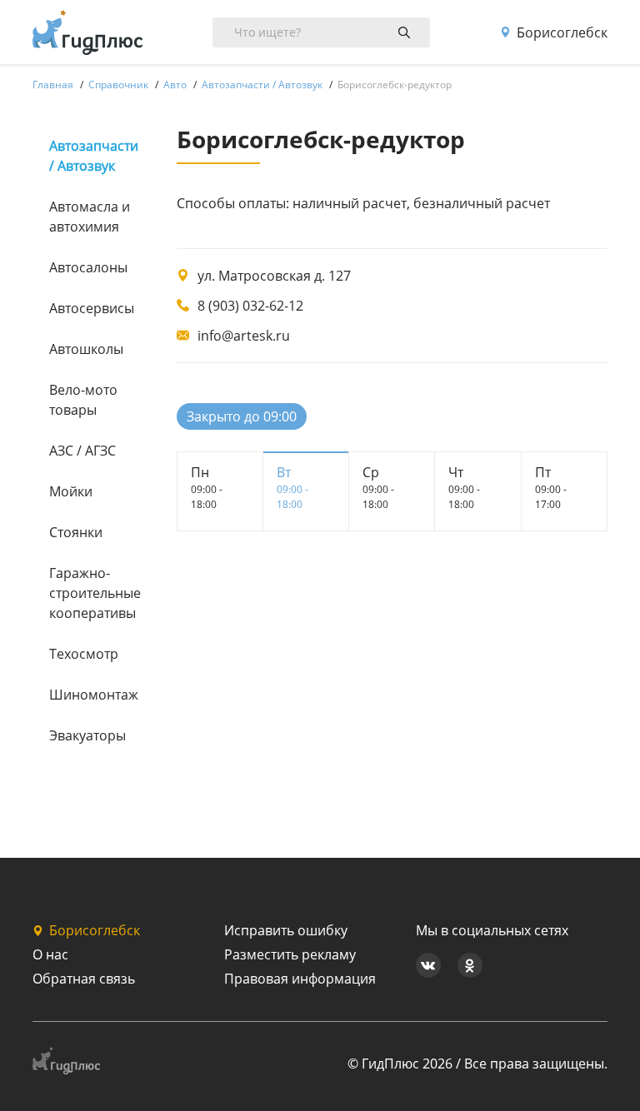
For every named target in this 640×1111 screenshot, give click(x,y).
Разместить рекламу (290, 954)
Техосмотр (83, 654)
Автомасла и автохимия (89, 216)
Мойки (70, 491)
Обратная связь (83, 978)
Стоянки (75, 532)
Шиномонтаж (92, 694)
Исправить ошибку (286, 930)
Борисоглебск (562, 32)
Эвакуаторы (87, 735)
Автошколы (86, 349)
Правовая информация (300, 978)
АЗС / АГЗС (82, 450)
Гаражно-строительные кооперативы (92, 593)
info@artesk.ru (244, 335)
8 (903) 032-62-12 (250, 305)
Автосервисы (91, 308)
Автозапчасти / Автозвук (92, 156)
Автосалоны (88, 267)
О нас (50, 954)
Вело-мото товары (83, 400)
